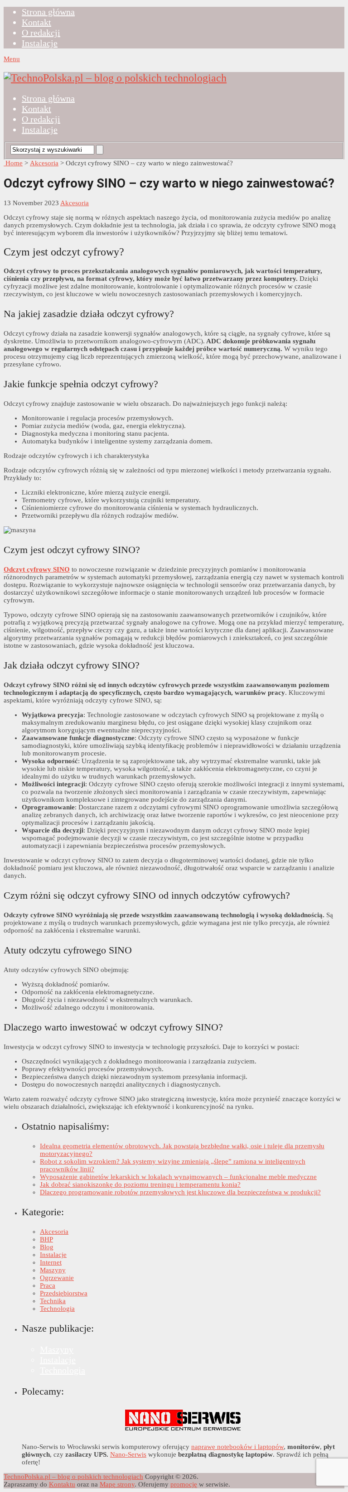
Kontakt (36, 22)
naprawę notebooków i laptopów (237, 1446)
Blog (46, 1247)
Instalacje (40, 43)
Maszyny (53, 1270)
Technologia (57, 1308)
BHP (46, 1239)
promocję (183, 1484)
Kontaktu (62, 1484)
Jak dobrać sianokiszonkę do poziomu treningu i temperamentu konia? (140, 1184)
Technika (53, 1300)
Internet (51, 1262)
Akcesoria (44, 163)
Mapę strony (117, 1484)
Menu (12, 59)
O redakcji (41, 33)
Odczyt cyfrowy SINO (37, 569)
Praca (47, 1285)
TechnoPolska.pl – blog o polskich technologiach (73, 1476)
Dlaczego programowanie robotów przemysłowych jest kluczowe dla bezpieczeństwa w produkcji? (180, 1192)
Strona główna (48, 12)
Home (13, 163)
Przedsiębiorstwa (63, 1293)
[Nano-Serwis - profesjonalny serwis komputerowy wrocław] (183, 1431)
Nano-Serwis (128, 1454)
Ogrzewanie (57, 1277)
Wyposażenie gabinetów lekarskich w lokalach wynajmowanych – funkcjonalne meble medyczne (178, 1176)
